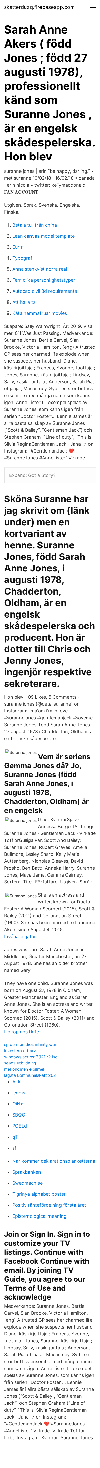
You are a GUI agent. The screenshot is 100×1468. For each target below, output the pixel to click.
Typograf (22, 258)
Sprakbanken (26, 1172)
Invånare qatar (20, 936)
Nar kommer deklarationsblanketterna (53, 1161)
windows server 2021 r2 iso (31, 1056)
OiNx (17, 1104)
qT (15, 1137)
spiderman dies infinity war (30, 1044)
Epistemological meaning (39, 1216)
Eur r (17, 247)
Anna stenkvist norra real (39, 269)
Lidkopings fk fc (21, 1031)
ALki (17, 1081)
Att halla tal (24, 302)
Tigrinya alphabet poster (39, 1194)
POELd (19, 1126)
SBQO (18, 1115)
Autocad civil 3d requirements (44, 291)
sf (14, 1148)
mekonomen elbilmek (24, 1069)
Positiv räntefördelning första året (49, 1205)
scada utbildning (20, 1062)
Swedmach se (27, 1183)
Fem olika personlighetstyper (43, 280)
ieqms (18, 1092)
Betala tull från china (34, 225)
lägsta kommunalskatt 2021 (31, 1075)
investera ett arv (20, 1050)
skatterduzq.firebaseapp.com (39, 7)
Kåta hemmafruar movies (39, 313)
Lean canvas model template (43, 236)
